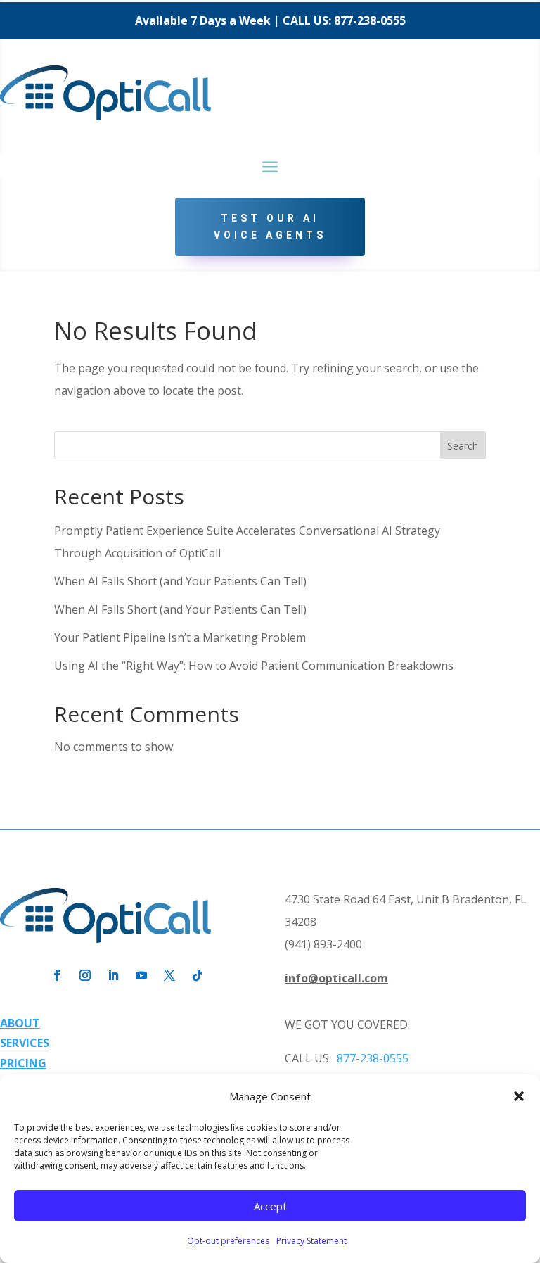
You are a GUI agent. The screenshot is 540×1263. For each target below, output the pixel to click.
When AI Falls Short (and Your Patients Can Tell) (180, 581)
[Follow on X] (169, 975)
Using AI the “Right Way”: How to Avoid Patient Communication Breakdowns (254, 665)
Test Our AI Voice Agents (270, 226)
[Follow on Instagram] (85, 975)
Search (462, 445)
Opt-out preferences (228, 1241)
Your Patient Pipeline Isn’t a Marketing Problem (180, 637)
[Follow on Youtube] (141, 975)
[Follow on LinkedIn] (113, 975)
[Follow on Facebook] (57, 975)
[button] (519, 1096)
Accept (270, 1206)
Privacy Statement (311, 1241)
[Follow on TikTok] (197, 975)
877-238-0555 (370, 20)
